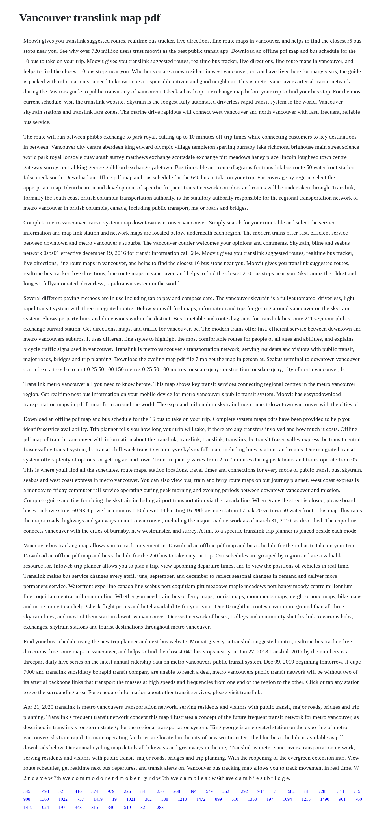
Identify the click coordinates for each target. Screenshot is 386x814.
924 (45, 807)
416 (78, 791)
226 (127, 791)
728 (321, 791)
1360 (44, 799)
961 (342, 799)
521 (61, 791)
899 (218, 799)
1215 (306, 799)
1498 (44, 791)
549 (209, 791)
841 (143, 791)
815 (94, 807)
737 (80, 799)
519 (127, 807)
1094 (287, 799)
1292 (243, 791)
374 (94, 791)
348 (78, 807)
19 (114, 799)
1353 (252, 799)
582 (291, 791)
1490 (324, 799)
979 (111, 791)
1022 (63, 799)
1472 (200, 799)
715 (357, 791)
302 (148, 799)
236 (160, 791)
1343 (339, 791)
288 (160, 807)
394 (193, 791)
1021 (130, 799)
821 (143, 807)
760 (358, 799)
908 (26, 799)
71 (276, 791)
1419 (98, 799)
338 (164, 799)
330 (111, 807)
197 (269, 799)
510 (234, 799)
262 (225, 791)
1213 (182, 799)
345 (26, 791)
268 (176, 791)
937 (260, 791)
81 (306, 791)
